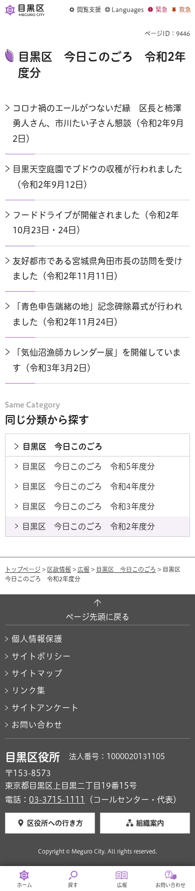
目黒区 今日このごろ (126, 569)
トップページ (22, 569)
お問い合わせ (37, 725)
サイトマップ (37, 673)
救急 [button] (185, 9)
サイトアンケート (45, 708)
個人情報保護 (37, 639)
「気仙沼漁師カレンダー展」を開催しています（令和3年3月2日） (96, 360)
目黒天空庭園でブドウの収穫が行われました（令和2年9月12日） (97, 176)
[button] (85, 10)
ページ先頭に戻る (98, 617)
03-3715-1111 (57, 800)
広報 (84, 569)
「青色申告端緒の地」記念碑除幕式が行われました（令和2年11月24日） (97, 314)
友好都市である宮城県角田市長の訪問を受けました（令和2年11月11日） (97, 268)
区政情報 (59, 569)
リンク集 (29, 690)
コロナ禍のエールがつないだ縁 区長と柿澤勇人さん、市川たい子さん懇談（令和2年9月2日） (98, 123)
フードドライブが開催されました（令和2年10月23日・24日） (95, 222)
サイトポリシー (41, 656)
